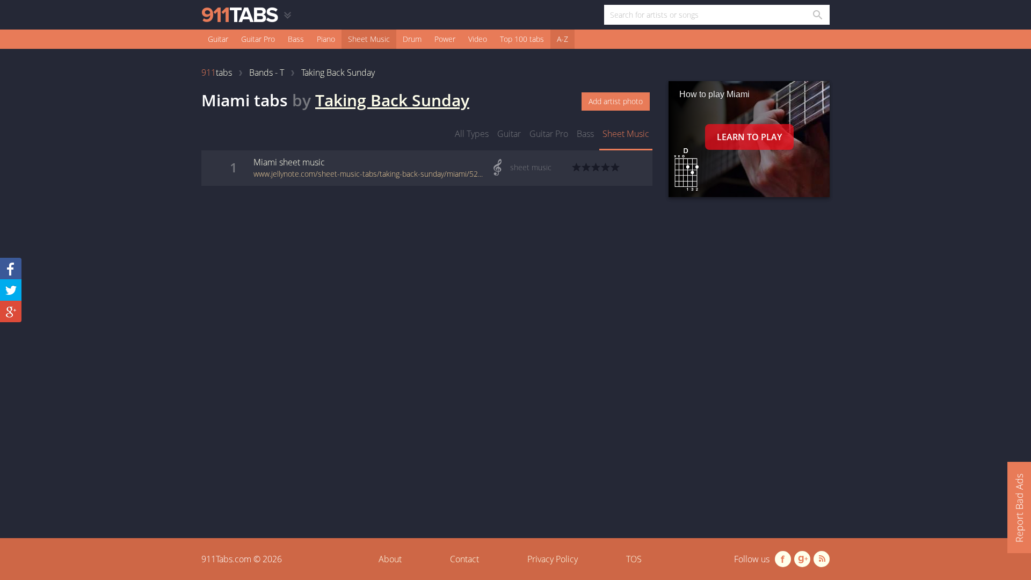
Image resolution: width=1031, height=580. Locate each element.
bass (585, 134)
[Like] (10, 268)
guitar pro (548, 134)
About (390, 559)
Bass (296, 39)
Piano (326, 39)
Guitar (218, 39)
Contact (464, 559)
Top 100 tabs (522, 39)
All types (472, 134)
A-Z (562, 39)
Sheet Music (369, 39)
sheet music (625, 134)
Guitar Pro (258, 39)
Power (444, 39)
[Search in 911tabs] (817, 14)
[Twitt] (10, 290)
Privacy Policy (552, 559)
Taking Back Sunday (392, 100)
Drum (412, 39)
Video (477, 39)
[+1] (10, 311)
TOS (634, 559)
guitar (509, 134)
